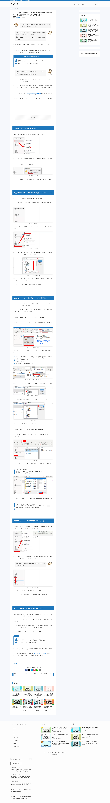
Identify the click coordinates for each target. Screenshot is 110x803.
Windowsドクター (17, 740)
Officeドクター (16, 728)
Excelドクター (16, 731)
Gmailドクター (16, 743)
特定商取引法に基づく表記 (60, 752)
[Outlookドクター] (18, 4)
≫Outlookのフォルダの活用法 (34, 93)
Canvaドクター (16, 746)
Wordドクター (16, 734)
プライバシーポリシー (49, 752)
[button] (26, 670)
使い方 (19, 17)
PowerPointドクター (17, 737)
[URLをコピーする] (40, 670)
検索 (30, 759)
